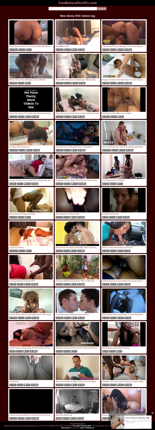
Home (72, 424)
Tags (78, 424)
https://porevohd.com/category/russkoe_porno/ (24, 426)
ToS (83, 424)
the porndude (98, 426)
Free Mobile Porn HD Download (58, 426)
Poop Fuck (74, 428)
